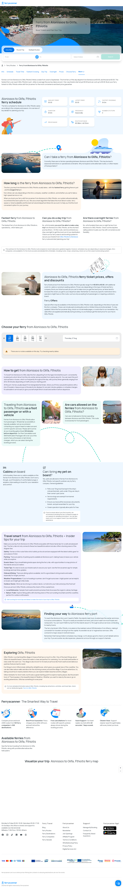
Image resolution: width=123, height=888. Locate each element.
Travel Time (20, 72)
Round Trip (20, 50)
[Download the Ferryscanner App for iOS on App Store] (109, 874)
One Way (9, 50)
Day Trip (44, 72)
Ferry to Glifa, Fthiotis (30, 734)
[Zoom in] (120, 813)
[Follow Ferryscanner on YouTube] (21, 880)
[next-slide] (46, 338)
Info (3, 72)
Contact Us (87, 876)
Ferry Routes (11, 65)
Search (110, 57)
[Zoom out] (120, 816)
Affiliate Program (68, 882)
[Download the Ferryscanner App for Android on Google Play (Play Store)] (109, 878)
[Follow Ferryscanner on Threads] (26, 880)
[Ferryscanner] (9, 3)
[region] (61, 837)
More (80, 72)
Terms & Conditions (70, 886)
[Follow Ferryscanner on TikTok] (12, 880)
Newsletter (67, 876)
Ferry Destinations (48, 879)
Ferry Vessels (47, 886)
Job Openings (67, 879)
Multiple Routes (34, 50)
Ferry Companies (48, 882)
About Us (66, 873)
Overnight (53, 72)
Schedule (10, 72)
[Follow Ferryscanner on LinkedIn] (16, 880)
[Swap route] (37, 57)
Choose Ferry (71, 72)
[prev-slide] (4, 338)
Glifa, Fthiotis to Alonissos (69, 237)
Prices (61, 72)
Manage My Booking (90, 873)
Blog (43, 873)
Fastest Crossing (33, 72)
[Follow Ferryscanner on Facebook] (3, 880)
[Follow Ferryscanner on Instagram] (7, 880)
